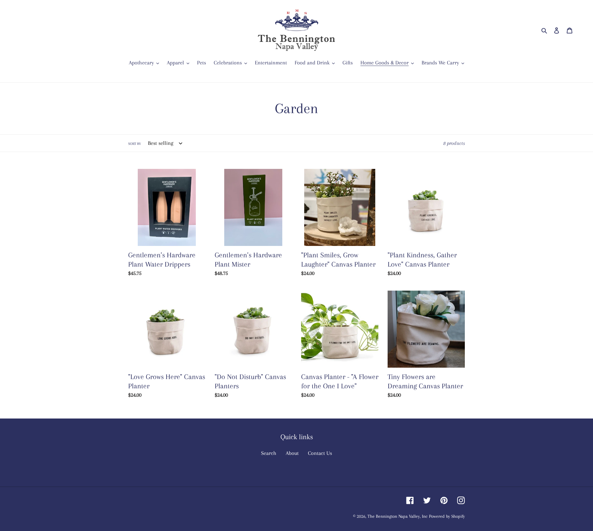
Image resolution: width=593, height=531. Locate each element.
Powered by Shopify (447, 516)
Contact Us (320, 453)
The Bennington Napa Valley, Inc (397, 516)
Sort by (134, 144)
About (292, 453)
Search (268, 453)
